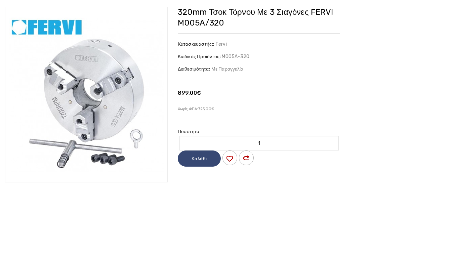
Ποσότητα (189, 131)
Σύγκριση (246, 157)
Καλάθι (199, 159)
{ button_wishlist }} (229, 157)
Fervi (221, 44)
